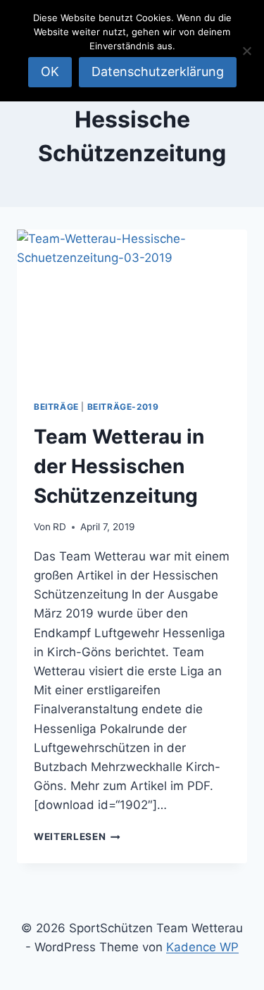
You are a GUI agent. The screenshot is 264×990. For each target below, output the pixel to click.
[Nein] (246, 51)
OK (50, 71)
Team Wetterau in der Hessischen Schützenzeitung (119, 466)
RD (59, 526)
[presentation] (132, 306)
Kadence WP (202, 947)
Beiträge (56, 406)
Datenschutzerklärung (158, 71)
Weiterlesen (77, 836)
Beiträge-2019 (123, 406)
